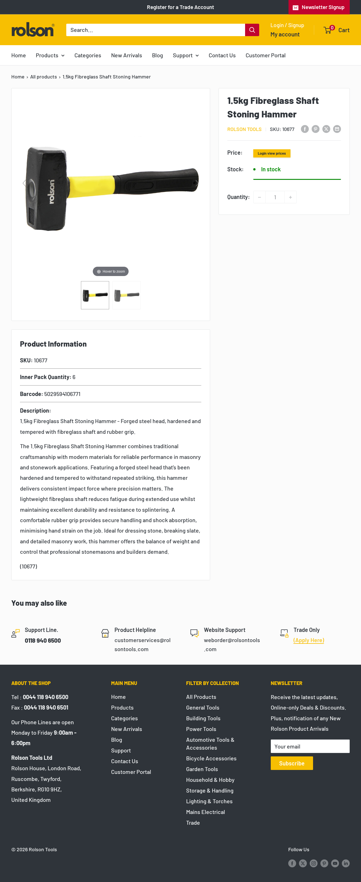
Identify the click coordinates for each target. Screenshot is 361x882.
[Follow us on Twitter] (303, 863)
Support (183, 55)
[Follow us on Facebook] (292, 863)
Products (47, 55)
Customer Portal (266, 55)
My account (285, 33)
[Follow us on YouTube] (335, 863)
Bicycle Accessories (211, 758)
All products (43, 76)
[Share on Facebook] (305, 128)
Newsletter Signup (323, 7)
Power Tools (201, 728)
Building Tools (203, 718)
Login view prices (272, 153)
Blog (157, 55)
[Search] (252, 29)
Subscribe (292, 763)
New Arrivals (126, 55)
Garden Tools (202, 768)
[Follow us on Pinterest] (324, 863)
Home (18, 55)
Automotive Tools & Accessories (210, 743)
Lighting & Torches (209, 801)
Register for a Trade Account (180, 7)
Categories (87, 55)
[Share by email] (337, 128)
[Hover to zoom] (111, 185)
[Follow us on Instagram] (314, 863)
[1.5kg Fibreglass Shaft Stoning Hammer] (95, 295)
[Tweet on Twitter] (326, 128)
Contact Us (222, 55)
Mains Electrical (205, 811)
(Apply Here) (309, 639)
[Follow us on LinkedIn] (346, 863)
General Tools (202, 707)
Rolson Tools (244, 129)
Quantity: (238, 196)
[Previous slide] (24, 183)
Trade (193, 822)
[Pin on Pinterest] (316, 128)
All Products (201, 696)
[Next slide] (197, 183)
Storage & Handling (210, 790)
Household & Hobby (210, 779)
